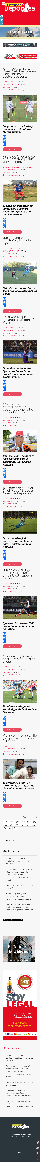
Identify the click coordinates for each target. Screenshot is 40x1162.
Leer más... (13, 149)
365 (34, 822)
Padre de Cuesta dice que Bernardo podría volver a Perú (19, 159)
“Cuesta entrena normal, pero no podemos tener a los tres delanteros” (18, 408)
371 (33, 825)
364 (28, 822)
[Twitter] (20, 20)
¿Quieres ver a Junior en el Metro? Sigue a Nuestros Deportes (18, 490)
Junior (14, 87)
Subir (19, 1152)
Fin (15, 828)
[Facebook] (20, 16)
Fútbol (23, 84)
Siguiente (7, 828)
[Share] (20, 23)
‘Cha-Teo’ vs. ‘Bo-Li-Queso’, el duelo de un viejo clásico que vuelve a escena (19, 72)
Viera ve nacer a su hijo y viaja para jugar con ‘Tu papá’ (20, 738)
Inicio (6, 822)
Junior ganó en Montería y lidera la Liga (17, 240)
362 (17, 822)
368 (16, 825)
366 (5, 825)
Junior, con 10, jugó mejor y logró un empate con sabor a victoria (17, 574)
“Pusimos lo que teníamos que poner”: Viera (18, 319)
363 (23, 822)
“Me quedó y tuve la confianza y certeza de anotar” (19, 658)
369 (22, 825)
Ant (12, 822)
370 (28, 825)
